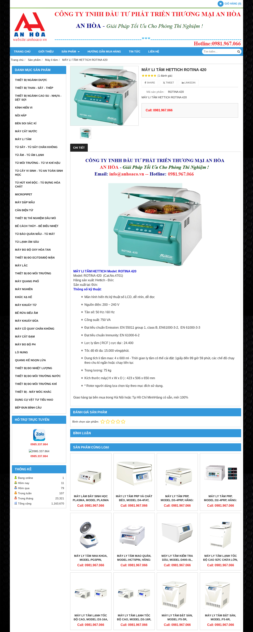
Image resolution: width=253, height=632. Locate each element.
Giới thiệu (46, 51)
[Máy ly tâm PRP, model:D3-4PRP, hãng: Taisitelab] (177, 473)
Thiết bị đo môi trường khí (36, 383)
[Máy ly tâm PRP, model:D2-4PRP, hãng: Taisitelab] (220, 473)
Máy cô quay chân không (34, 328)
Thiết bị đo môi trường (33, 273)
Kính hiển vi (23, 107)
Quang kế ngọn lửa (30, 360)
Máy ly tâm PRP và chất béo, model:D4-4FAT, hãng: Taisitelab (134, 500)
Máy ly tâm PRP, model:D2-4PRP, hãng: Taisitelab (220, 500)
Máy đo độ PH (25, 344)
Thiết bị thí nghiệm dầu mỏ (35, 218)
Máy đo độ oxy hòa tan (33, 249)
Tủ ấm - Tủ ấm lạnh (29, 155)
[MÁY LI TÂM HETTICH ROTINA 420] (104, 96)
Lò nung (21, 352)
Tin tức (134, 51)
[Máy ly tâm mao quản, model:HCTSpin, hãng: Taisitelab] (134, 533)
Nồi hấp (20, 115)
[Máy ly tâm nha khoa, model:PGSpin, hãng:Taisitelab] (90, 533)
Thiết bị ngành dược (31, 80)
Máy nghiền (24, 289)
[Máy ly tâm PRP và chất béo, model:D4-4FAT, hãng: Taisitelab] (134, 473)
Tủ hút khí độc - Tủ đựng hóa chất (37, 184)
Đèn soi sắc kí (25, 123)
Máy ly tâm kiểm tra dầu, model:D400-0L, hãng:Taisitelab (177, 559)
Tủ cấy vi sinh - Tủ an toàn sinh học (39, 172)
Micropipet (23, 194)
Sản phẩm (69, 51)
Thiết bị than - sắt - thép (34, 87)
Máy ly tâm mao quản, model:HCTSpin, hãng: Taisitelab (134, 559)
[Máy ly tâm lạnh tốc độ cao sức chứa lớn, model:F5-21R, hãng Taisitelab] (220, 533)
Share (150, 82)
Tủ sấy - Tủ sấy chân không (36, 147)
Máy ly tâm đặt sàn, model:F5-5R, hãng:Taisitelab (177, 619)
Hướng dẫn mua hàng (104, 51)
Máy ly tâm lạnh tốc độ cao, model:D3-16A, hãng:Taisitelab (91, 619)
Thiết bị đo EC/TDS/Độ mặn (35, 257)
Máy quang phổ (27, 281)
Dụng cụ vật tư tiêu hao (34, 399)
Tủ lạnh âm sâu (27, 241)
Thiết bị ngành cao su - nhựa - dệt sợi (38, 97)
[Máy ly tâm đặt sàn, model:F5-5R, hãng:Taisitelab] (177, 593)
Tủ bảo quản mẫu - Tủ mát (35, 233)
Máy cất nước (26, 131)
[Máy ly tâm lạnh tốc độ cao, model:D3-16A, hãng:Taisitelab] (90, 593)
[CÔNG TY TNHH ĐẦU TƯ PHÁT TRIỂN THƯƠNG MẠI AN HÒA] (126, 46)
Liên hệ (153, 51)
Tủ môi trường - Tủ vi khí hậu (37, 162)
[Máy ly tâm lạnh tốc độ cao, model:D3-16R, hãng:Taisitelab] (134, 593)
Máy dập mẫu (25, 202)
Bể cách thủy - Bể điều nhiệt (37, 226)
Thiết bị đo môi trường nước (38, 376)
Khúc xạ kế (23, 297)
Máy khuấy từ (26, 305)
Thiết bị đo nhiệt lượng (33, 368)
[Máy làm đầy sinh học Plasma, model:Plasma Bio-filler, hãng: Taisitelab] (90, 473)
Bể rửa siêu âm (26, 312)
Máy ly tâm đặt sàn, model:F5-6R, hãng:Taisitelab (220, 619)
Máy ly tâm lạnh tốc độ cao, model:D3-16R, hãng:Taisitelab (134, 619)
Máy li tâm (23, 139)
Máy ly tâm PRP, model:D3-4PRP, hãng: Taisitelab (177, 500)
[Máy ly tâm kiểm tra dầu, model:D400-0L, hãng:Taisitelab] (177, 533)
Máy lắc (21, 265)
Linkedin (189, 82)
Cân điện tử (24, 210)
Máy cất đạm (25, 336)
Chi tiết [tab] (79, 147)
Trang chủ (22, 51)
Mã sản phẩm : (155, 91)
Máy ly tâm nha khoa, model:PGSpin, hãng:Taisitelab (91, 559)
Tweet (169, 82)
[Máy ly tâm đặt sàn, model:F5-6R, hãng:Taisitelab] (220, 593)
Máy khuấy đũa (26, 320)
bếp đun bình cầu (28, 407)
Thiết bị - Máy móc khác (33, 391)
